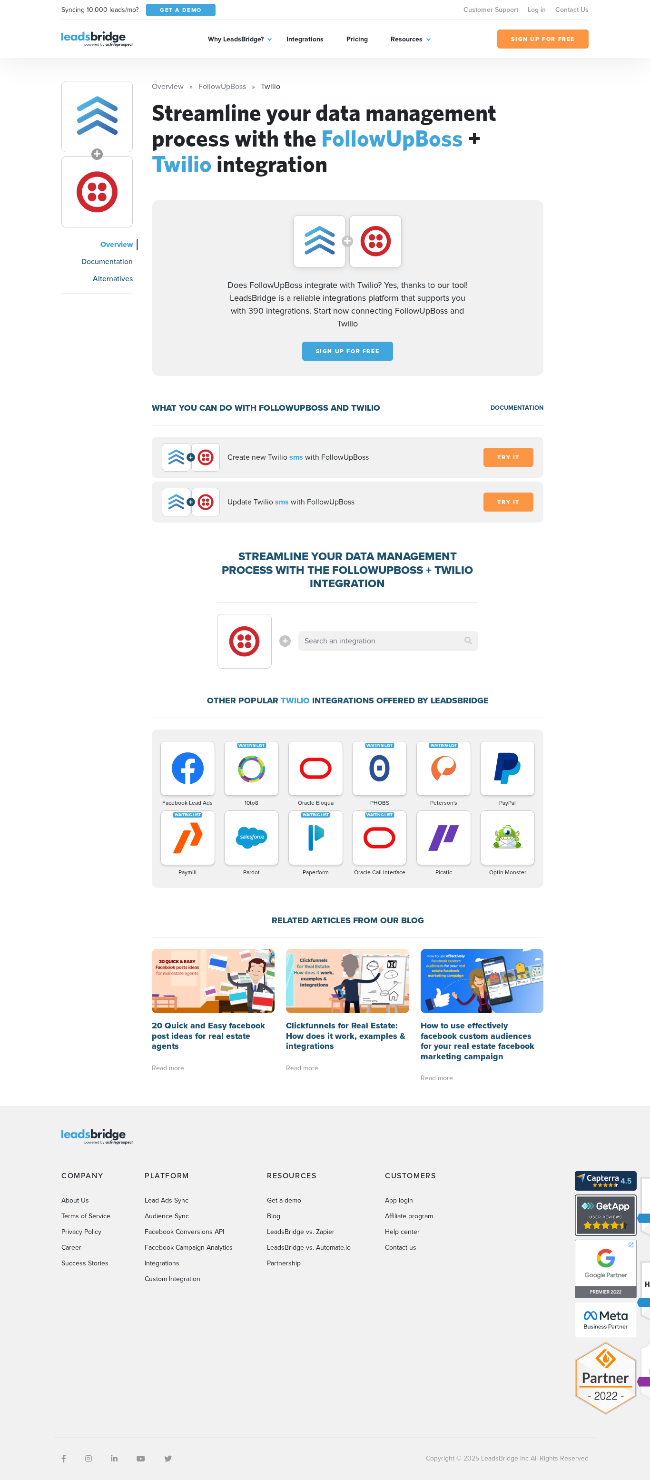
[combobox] (388, 641)
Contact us (400, 1248)
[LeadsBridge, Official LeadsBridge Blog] (97, 38)
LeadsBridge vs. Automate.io (309, 1248)
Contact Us (572, 10)
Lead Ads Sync (166, 1200)
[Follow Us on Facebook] (63, 1458)
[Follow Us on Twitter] (168, 1458)
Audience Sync (167, 1216)
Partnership (284, 1263)
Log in (537, 10)
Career (71, 1248)
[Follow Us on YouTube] (141, 1458)
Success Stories (84, 1263)
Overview (116, 244)
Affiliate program (409, 1216)
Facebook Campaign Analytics (189, 1248)
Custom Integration (172, 1279)
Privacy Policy (81, 1232)
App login (399, 1200)
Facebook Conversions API (184, 1232)
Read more (168, 1068)
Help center (402, 1232)
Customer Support (490, 10)
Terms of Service (85, 1216)
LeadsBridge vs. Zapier (301, 1232)
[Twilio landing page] (97, 191)
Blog (273, 1216)
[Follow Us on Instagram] (88, 1458)
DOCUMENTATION (517, 407)
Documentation (107, 261)
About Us (75, 1200)
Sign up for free (348, 351)
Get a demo (284, 1200)
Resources (407, 39)
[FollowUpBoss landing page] (97, 116)
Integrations (305, 39)
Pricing (357, 39)
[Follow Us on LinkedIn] (114, 1458)
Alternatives (113, 278)
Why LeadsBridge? (236, 39)
